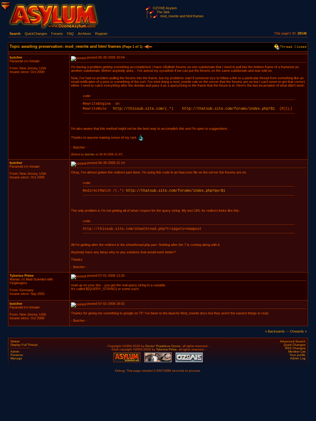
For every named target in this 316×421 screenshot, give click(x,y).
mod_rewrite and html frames (182, 16)
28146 (302, 33)
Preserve (16, 355)
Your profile (297, 355)
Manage (16, 358)
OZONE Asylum (165, 8)
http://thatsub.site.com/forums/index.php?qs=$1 (175, 191)
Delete (15, 341)
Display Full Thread (24, 344)
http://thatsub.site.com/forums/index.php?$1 (228, 109)
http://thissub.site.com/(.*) (143, 109)
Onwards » (298, 331)
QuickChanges (36, 33)
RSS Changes (295, 348)
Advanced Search (293, 341)
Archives (84, 33)
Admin (14, 351)
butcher (16, 57)
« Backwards (275, 331)
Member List (297, 351)
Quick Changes (295, 344)
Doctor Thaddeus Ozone (163, 346)
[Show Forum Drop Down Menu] (5, 5)
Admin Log (298, 358)
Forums (57, 33)
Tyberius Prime (22, 275)
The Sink (163, 12)
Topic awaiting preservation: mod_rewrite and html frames (76, 46)
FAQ (70, 33)
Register (101, 33)
